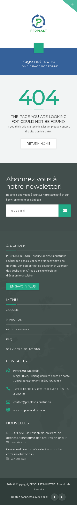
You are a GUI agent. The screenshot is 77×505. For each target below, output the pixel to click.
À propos (14, 319)
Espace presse (17, 329)
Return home (38, 143)
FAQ (9, 339)
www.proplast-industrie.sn (29, 410)
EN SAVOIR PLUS (23, 286)
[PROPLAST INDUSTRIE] (38, 23)
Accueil (12, 309)
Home (24, 66)
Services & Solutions (23, 349)
